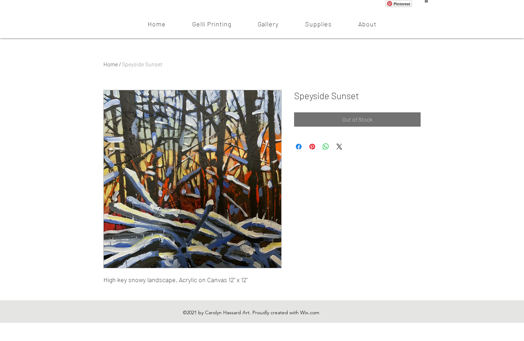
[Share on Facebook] (298, 146)
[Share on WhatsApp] (326, 146)
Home (110, 64)
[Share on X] (339, 146)
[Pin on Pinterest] (312, 146)
